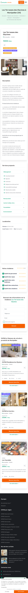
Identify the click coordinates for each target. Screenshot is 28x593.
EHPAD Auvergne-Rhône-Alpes (9, 534)
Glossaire (3, 505)
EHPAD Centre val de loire (7, 524)
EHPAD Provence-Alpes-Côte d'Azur (10, 540)
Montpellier (16, 17)
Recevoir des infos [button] (14, 382)
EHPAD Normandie (5, 521)
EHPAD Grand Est (5, 516)
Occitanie (22, 16)
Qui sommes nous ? (6, 503)
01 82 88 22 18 (7, 574)
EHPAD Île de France (6, 519)
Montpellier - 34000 (9, 37)
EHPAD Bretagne (5, 532)
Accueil (4, 16)
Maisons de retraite (12, 16)
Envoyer (14, 326)
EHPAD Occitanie (5, 542)
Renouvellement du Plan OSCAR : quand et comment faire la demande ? (17, 560)
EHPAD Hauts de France (7, 514)
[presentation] (4, 69)
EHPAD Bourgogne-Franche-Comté (10, 527)
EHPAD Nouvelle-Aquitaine (8, 537)
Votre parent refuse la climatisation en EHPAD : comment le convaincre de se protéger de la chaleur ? (18, 552)
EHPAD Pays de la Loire (7, 529)
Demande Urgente (10, 321)
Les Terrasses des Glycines (14, 19)
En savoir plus (13, 385)
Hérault (10, 17)
